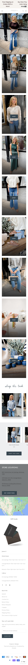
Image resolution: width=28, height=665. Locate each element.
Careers (4, 607)
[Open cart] (26, 11)
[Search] (23, 10)
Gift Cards (14, 519)
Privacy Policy (5, 610)
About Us (4, 597)
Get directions (9, 493)
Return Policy (5, 602)
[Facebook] (2, 585)
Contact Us (5, 599)
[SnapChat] (9, 585)
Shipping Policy (6, 613)
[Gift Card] (14, 524)
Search (4, 594)
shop (14, 238)
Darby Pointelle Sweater (14, 445)
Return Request (6, 605)
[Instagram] (6, 585)
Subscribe (7, 636)
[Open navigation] (2, 10)
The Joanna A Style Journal (9, 615)
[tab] (11, 405)
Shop (14, 75)
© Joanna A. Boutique (14, 644)
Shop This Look (14, 453)
